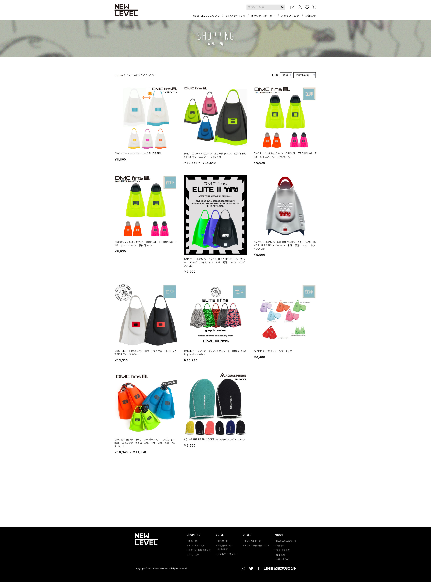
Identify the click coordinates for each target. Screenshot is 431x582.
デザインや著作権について (257, 545)
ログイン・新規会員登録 (199, 550)
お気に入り (193, 554)
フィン (152, 74)
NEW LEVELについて (206, 15)
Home (118, 75)
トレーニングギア (136, 74)
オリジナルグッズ (196, 545)
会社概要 (280, 554)
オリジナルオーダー (263, 15)
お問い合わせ (282, 559)
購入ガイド (223, 540)
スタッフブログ (290, 15)
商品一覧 (192, 540)
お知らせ (310, 15)
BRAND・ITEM (235, 15)
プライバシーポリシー (228, 553)
